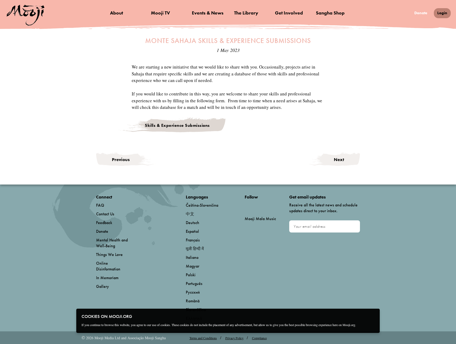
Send (353, 227)
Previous (121, 159)
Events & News (208, 13)
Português (194, 283)
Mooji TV (160, 13)
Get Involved (289, 13)
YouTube (256, 206)
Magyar (192, 266)
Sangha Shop (330, 13)
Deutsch (192, 222)
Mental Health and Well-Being (112, 243)
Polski (191, 275)
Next (339, 159)
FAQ (100, 205)
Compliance (259, 338)
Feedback (104, 222)
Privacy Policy (234, 338)
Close (372, 316)
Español (192, 231)
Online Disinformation (108, 266)
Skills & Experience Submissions (177, 125)
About (116, 13)
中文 (190, 214)
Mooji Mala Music (260, 218)
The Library (246, 13)
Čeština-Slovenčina (202, 205)
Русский (193, 292)
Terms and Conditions (203, 338)
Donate (420, 13)
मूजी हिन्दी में (195, 248)
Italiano (192, 257)
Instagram (267, 205)
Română (193, 301)
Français (193, 240)
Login (442, 13)
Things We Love (109, 254)
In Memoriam (107, 277)
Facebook (246, 205)
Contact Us (105, 214)
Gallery (102, 286)
